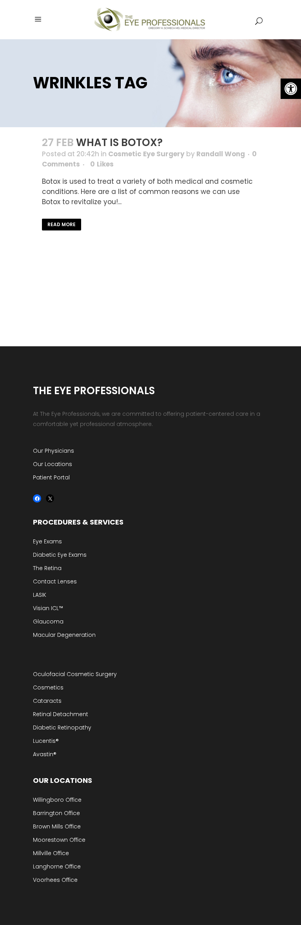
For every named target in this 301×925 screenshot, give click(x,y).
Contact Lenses (55, 581)
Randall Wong (220, 154)
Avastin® (44, 754)
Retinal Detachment (60, 714)
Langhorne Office (57, 866)
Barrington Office (56, 813)
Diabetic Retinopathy (62, 727)
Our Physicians (53, 451)
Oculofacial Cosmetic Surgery (75, 674)
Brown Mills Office (57, 826)
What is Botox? (119, 142)
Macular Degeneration (64, 635)
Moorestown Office (59, 840)
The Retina (47, 568)
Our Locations (52, 464)
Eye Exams (47, 541)
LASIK (39, 595)
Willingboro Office (57, 800)
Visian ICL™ (48, 608)
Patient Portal (51, 477)
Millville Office (51, 853)
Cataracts (47, 701)
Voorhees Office (55, 880)
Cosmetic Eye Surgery (146, 154)
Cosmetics (48, 687)
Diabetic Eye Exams (60, 555)
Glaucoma (48, 621)
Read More (61, 224)
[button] (291, 89)
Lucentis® (46, 741)
